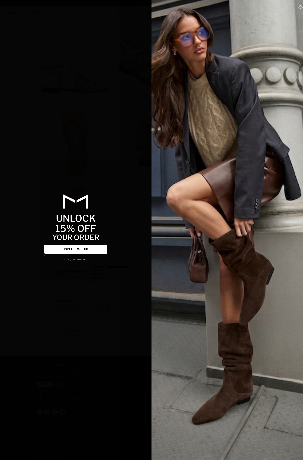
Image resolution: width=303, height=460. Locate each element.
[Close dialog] (300, 5)
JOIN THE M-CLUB (75, 249)
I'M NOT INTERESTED (75, 259)
